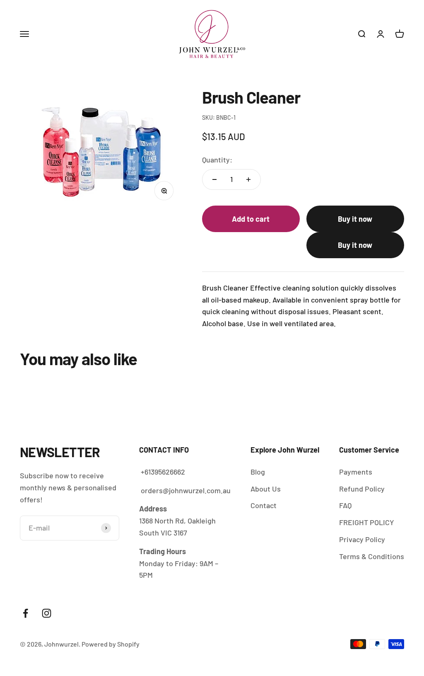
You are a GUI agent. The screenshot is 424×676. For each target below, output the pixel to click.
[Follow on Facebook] (25, 613)
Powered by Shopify (111, 644)
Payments (355, 471)
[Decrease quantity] (214, 179)
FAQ (345, 505)
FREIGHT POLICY (366, 522)
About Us (266, 488)
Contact (264, 505)
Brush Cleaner (259, 639)
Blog (258, 471)
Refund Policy (362, 488)
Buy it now (355, 218)
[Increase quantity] (248, 179)
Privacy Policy (362, 539)
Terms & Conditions (371, 556)
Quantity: (217, 159)
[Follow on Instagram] (46, 613)
